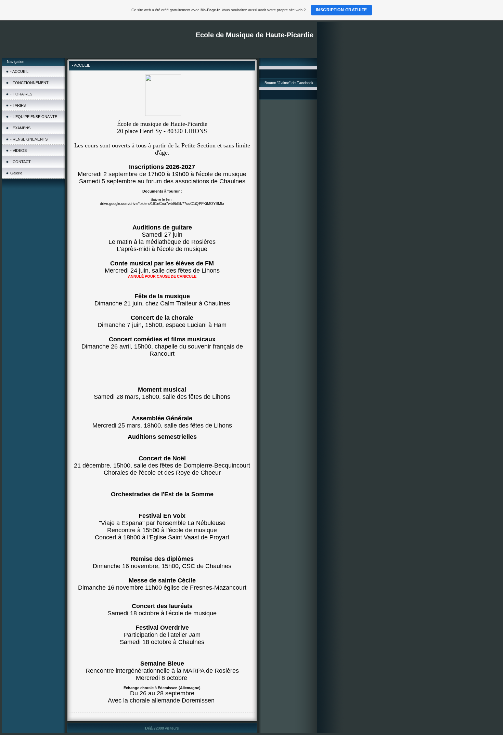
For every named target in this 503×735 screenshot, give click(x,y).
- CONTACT (20, 162)
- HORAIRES (21, 94)
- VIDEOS (18, 150)
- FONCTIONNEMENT (29, 83)
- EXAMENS (20, 128)
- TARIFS (18, 105)
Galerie (16, 173)
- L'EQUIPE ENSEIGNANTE (33, 117)
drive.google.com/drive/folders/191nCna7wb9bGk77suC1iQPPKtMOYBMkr (162, 203)
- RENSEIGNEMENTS (29, 139)
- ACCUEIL (19, 71)
